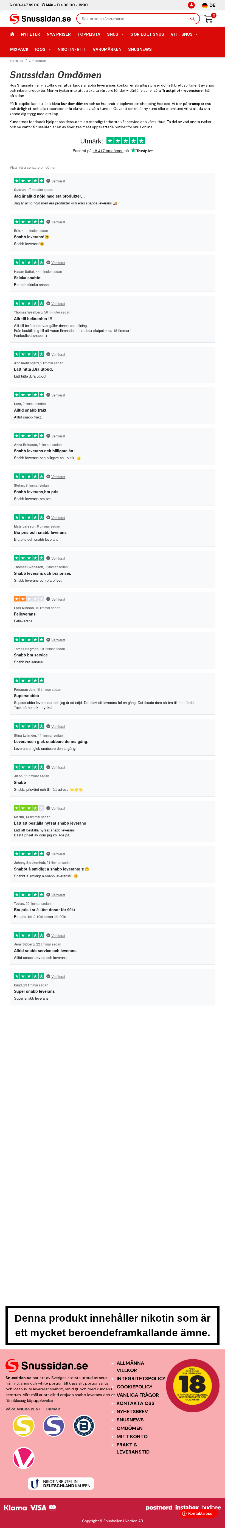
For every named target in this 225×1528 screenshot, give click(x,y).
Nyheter (30, 34)
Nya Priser (59, 34)
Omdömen (130, 1428)
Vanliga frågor (138, 1395)
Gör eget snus (147, 34)
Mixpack (19, 49)
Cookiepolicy (135, 1386)
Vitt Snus (182, 34)
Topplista (88, 34)
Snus (112, 34)
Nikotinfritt (72, 49)
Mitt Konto (132, 1436)
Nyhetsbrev (132, 1411)
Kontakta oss (135, 1403)
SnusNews (140, 49)
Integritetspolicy (141, 1378)
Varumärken (107, 49)
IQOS (40, 49)
